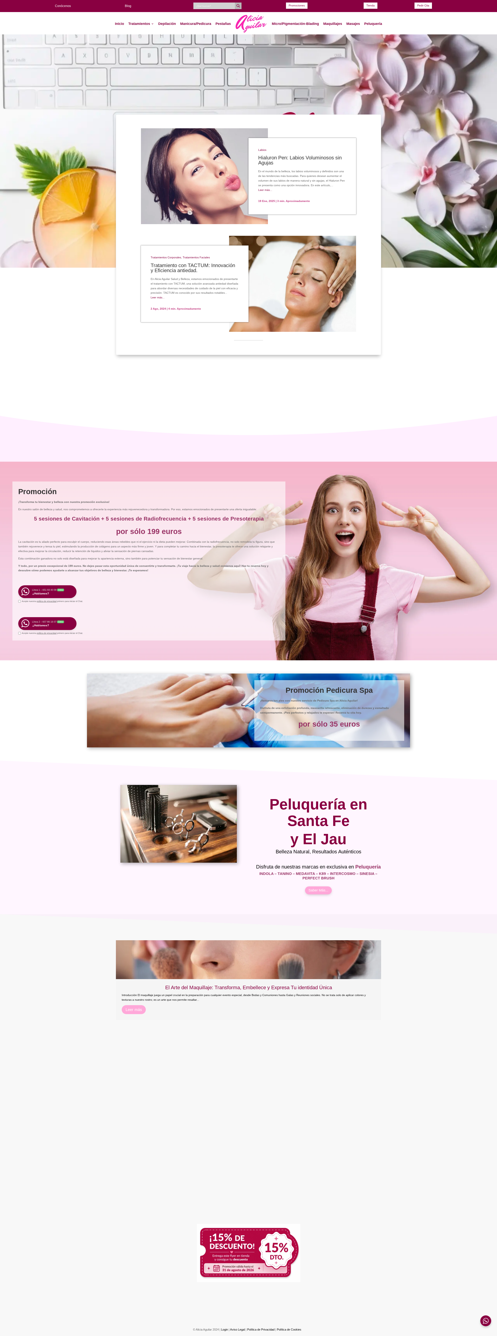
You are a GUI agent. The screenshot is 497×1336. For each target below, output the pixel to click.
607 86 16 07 (193, 1298)
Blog (128, 6)
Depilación (167, 24)
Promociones (297, 5)
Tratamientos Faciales (196, 257)
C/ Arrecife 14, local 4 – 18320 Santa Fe (159, 1315)
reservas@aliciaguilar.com (314, 1298)
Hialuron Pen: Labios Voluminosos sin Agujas (300, 160)
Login (224, 1329)
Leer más (134, 1009)
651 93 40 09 (169, 1298)
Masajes (353, 24)
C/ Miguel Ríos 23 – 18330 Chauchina (248, 1315)
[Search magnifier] (238, 6)
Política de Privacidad (261, 1329)
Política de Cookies (289, 1329)
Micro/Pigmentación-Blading (295, 24)
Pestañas (223, 24)
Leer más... (265, 189)
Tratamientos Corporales (166, 257)
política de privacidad (46, 601)
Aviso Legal (237, 1329)
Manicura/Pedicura (195, 24)
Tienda (370, 5)
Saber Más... (318, 890)
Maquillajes (332, 24)
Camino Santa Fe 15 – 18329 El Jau (337, 1315)
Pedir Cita (423, 5)
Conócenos (63, 6)
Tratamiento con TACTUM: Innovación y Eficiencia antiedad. (193, 267)
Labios (262, 149)
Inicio (119, 24)
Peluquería (373, 24)
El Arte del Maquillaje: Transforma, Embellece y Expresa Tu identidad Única (248, 987)
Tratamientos (139, 24)
